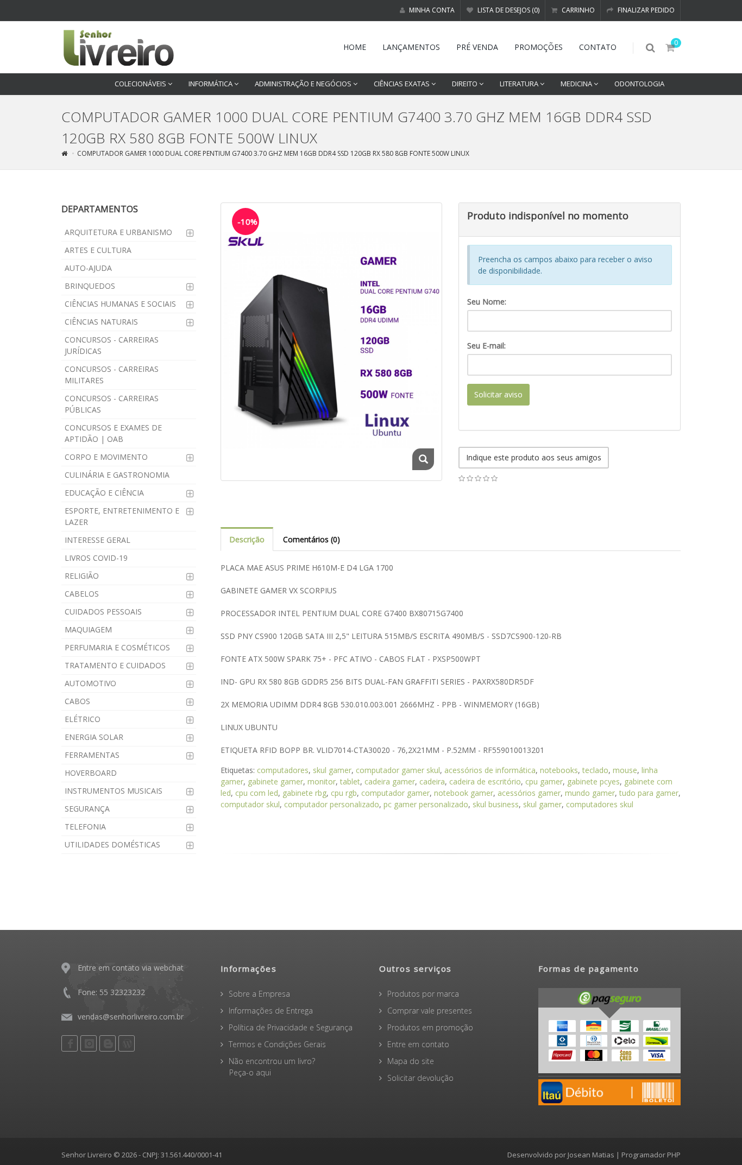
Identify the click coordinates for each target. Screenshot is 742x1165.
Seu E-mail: (486, 345)
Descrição (247, 539)
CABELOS (82, 593)
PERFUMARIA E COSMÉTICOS (117, 647)
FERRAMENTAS (92, 755)
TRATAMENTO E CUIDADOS (115, 665)
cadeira (432, 781)
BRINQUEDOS (90, 286)
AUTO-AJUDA (88, 268)
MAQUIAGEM (88, 629)
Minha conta (431, 10)
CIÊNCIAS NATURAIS (101, 321)
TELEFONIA (85, 826)
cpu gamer (544, 781)
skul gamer (332, 770)
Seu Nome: (486, 301)
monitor (321, 781)
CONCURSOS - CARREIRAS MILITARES (112, 374)
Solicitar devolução (420, 1078)
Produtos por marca (423, 994)
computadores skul (599, 804)
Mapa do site (410, 1061)
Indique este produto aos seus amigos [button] (533, 457)
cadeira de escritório (485, 781)
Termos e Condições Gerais (277, 1044)
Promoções (538, 47)
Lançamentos (411, 47)
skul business (496, 804)
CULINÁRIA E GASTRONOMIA (117, 475)
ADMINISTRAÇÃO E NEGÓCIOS (304, 83)
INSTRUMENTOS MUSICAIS (113, 791)
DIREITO (465, 83)
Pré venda (477, 47)
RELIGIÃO (82, 576)
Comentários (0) (311, 539)
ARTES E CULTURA (98, 250)
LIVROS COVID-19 (96, 558)
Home (354, 47)
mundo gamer (590, 793)
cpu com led (256, 793)
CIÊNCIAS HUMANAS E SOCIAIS (120, 304)
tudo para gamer (648, 793)
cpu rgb (344, 793)
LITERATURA (520, 83)
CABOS (77, 701)
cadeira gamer (389, 781)
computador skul (250, 804)
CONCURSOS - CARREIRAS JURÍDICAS (112, 345)
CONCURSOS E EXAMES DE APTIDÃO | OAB (113, 433)
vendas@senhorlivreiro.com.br (131, 1016)
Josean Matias (591, 1155)
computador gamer (395, 793)
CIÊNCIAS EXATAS (402, 83)
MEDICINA (577, 83)
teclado (595, 770)
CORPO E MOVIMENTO (106, 457)
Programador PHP (651, 1155)
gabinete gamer (275, 781)
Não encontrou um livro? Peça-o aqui (268, 1067)
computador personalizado (331, 804)
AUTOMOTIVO (90, 683)
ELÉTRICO (82, 719)
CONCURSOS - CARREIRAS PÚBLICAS (112, 404)
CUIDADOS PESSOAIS (103, 611)
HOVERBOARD (91, 773)
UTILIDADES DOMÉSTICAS (112, 844)
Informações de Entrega (271, 1010)
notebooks (559, 770)
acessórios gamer (529, 793)
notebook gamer (463, 793)
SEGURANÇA (87, 808)
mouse (625, 770)
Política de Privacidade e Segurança (291, 1027)
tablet (350, 781)
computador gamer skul (398, 770)
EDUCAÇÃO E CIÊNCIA (104, 492)
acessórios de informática (490, 770)
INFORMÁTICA (211, 83)
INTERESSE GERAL (97, 540)
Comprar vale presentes (429, 1010)
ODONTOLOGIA (639, 83)
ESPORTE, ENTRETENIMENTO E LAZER (122, 516)
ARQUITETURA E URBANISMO (118, 232)
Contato (598, 47)
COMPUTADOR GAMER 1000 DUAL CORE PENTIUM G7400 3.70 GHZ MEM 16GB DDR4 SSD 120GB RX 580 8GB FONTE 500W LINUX (273, 153)
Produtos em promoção (430, 1027)
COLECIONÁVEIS (141, 83)
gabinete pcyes (593, 781)
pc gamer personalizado (425, 804)
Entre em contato (418, 1044)
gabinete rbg (304, 793)
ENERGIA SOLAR (94, 737)
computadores (283, 770)
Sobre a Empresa (259, 994)
